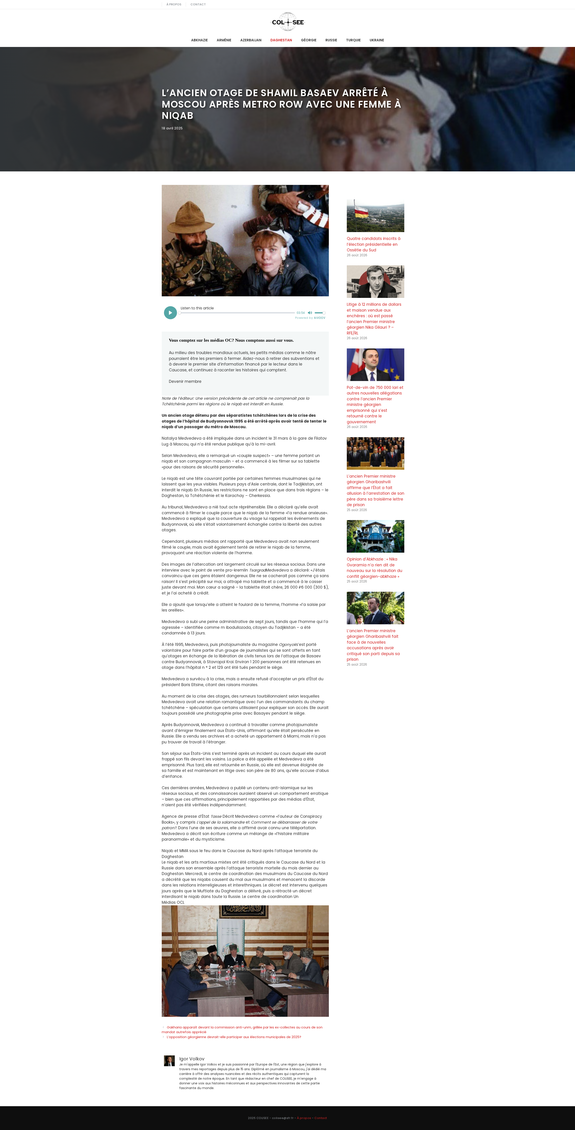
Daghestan (281, 40)
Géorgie (308, 40)
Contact (198, 4)
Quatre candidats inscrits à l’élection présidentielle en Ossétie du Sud (373, 244)
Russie (331, 40)
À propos (173, 4)
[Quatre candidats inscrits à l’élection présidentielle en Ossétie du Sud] (375, 229)
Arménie (224, 40)
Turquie (353, 40)
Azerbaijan (250, 40)
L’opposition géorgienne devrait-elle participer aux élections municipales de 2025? (234, 1037)
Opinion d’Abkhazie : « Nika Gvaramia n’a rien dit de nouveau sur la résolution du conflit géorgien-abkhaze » (374, 567)
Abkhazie (199, 40)
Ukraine (377, 40)
